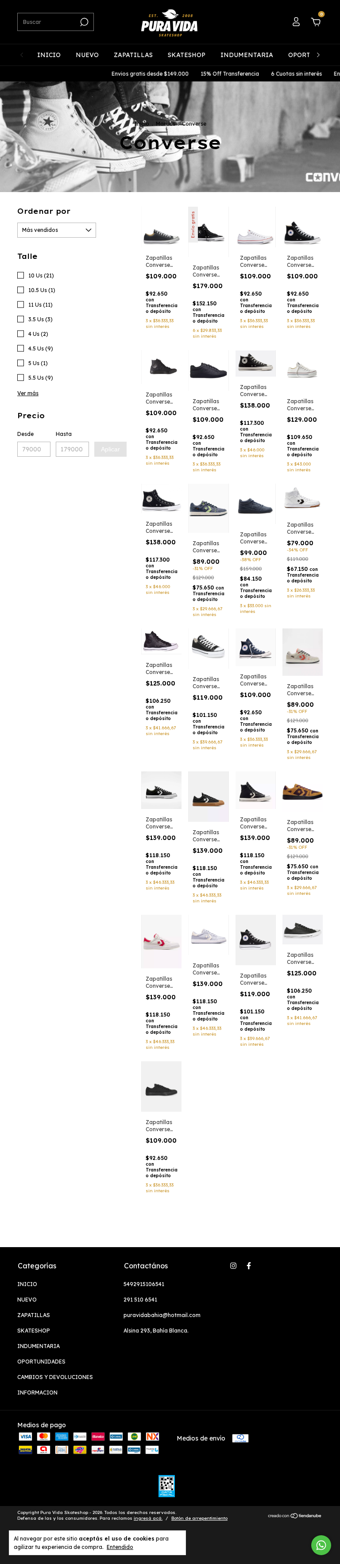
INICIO (49, 55)
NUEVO (87, 55)
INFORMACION (37, 1392)
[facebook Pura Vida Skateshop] (248, 1265)
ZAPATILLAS (133, 55)
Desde (25, 434)
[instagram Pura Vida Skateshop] (233, 1265)
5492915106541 (144, 1284)
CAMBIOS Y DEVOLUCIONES (55, 1377)
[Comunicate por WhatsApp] (321, 1545)
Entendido (120, 1547)
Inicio (141, 123)
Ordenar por (43, 211)
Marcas (165, 123)
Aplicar (110, 449)
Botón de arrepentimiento (199, 1518)
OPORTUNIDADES (41, 1361)
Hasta (64, 434)
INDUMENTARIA (246, 55)
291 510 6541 (140, 1299)
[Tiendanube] (295, 1517)
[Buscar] (83, 22)
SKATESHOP (186, 55)
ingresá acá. (148, 1518)
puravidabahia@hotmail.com (162, 1315)
